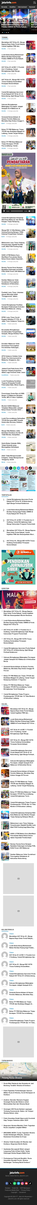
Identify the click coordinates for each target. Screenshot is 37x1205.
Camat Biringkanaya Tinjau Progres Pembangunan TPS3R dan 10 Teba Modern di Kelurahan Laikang (19, 696)
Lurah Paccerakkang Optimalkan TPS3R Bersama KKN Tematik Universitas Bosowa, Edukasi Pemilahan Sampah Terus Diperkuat (13, 422)
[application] (18, 183)
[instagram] (22, 468)
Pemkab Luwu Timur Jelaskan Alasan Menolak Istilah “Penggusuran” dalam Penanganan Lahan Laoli (12, 295)
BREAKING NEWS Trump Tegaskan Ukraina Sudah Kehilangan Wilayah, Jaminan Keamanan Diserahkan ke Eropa (19, 1135)
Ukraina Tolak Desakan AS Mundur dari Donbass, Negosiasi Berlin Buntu (18, 1143)
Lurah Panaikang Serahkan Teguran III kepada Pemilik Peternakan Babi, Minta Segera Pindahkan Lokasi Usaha (13, 384)
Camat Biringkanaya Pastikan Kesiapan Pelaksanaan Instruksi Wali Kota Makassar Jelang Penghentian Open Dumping (13, 308)
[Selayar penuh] (33, 211)
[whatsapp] (14, 468)
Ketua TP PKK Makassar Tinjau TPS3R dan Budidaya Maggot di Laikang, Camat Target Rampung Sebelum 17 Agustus (13, 132)
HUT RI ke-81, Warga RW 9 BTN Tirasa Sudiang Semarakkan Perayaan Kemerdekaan (13, 81)
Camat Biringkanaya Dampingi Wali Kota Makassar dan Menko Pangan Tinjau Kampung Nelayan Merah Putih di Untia (13, 220)
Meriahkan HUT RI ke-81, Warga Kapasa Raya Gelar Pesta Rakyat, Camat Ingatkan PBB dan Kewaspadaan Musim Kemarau (13, 45)
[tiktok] (30, 468)
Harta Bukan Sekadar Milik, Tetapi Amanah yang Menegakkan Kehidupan (11, 445)
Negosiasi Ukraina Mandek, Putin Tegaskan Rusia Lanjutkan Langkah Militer (19, 1127)
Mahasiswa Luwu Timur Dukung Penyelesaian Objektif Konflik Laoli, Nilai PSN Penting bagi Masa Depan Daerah (13, 245)
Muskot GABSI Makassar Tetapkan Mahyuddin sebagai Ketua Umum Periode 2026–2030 (12, 409)
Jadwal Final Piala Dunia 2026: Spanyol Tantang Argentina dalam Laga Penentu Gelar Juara (13, 370)
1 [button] (2, 32)
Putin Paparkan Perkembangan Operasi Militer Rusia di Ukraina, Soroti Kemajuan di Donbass (19, 1093)
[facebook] (6, 468)
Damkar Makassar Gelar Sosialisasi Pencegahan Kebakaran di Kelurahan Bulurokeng (10, 283)
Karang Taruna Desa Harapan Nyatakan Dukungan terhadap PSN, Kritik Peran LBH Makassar (13, 269)
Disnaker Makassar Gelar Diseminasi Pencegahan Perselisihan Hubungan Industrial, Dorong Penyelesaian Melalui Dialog (13, 347)
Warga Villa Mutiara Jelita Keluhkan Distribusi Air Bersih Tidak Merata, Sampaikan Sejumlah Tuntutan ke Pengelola (13, 434)
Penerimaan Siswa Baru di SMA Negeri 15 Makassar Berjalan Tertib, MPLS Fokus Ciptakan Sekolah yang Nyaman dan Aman (13, 397)
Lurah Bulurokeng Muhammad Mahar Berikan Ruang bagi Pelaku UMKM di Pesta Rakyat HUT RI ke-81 (14, 24)
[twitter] (10, 468)
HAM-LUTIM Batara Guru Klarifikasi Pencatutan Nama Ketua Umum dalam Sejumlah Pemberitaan (12, 258)
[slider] (17, 211)
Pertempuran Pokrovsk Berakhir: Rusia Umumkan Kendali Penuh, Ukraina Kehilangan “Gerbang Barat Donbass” (18, 1160)
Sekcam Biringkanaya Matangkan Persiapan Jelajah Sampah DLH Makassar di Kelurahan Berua (12, 107)
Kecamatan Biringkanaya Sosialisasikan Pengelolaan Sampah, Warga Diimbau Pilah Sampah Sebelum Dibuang (12, 332)
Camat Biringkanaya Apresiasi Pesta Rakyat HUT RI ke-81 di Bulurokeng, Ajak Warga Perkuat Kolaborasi (13, 95)
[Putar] (4, 211)
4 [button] (8, 32)
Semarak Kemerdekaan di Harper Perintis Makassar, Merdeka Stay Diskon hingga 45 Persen (13, 120)
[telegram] (18, 468)
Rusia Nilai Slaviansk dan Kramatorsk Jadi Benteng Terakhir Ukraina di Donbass (19, 1084)
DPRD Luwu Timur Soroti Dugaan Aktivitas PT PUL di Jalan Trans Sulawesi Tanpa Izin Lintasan (13, 320)
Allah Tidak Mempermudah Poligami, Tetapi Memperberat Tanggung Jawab (12, 458)
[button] (18, 183)
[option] (15, 21)
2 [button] (4, 32)
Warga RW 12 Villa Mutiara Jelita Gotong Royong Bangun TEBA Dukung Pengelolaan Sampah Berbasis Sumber (13, 233)
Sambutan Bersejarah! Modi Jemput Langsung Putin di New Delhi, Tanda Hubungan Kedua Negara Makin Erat (17, 1151)
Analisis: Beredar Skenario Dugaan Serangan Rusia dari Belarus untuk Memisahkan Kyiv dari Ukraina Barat (16, 1102)
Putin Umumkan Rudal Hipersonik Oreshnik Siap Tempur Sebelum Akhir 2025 (19, 1119)
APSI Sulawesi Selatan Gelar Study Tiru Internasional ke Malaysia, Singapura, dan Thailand (12, 359)
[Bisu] (29, 211)
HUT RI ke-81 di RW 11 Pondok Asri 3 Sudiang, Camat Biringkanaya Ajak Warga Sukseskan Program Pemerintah (13, 70)
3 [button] (6, 32)
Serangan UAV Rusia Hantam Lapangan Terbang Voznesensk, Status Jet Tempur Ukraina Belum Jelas (18, 1111)
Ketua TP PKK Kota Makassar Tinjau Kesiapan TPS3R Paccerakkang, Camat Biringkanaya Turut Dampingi (12, 145)
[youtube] (26, 468)
